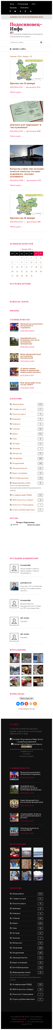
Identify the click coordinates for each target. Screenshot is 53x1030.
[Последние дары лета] (26, 681)
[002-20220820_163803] (38, 658)
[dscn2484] (15, 864)
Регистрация (23, 4)
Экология (16, 449)
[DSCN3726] (15, 852)
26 (41, 271)
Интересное (17, 453)
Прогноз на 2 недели (33, 524)
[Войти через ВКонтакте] (18, 704)
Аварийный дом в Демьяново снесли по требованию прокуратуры (29, 341)
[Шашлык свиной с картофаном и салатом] (26, 670)
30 (26, 276)
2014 (19, 56)
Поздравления (18, 463)
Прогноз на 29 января (22, 83)
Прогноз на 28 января (22, 217)
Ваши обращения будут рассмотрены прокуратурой (30, 356)
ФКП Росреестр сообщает (22, 500)
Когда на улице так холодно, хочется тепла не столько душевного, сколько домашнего (27, 172)
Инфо (26, 27)
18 (36, 267)
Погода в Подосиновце (25, 522)
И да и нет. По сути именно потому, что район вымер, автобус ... (31, 587)
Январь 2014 (26, 249)
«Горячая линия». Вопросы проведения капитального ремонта (30, 370)
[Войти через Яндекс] (26, 704)
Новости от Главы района (22, 505)
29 (22, 276)
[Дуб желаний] (26, 864)
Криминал (16, 419)
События (15, 429)
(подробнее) (21, 1019)
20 (12, 271)
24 (31, 271)
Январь (26, 56)
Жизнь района (18, 404)
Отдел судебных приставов (23, 510)
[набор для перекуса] (38, 681)
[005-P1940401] (15, 658)
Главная (13, 56)
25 (36, 271)
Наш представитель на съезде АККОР (30, 384)
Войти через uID (26, 698)
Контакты (24, 8)
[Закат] (38, 876)
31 (31, 276)
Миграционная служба (21, 483)
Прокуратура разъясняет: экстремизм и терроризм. (31, 325)
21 (17, 271)
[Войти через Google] (31, 704)
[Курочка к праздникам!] (38, 670)
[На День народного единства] (15, 681)
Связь (14, 439)
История (15, 444)
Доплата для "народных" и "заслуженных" (25, 126)
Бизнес (15, 434)
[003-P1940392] (26, 658)
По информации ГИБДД (22, 495)
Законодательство (19, 468)
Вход (12, 4)
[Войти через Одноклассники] (35, 704)
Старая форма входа (26, 709)
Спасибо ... (24, 619)
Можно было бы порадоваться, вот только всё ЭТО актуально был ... (30, 604)
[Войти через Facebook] (22, 704)
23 (26, 271)
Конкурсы (16, 424)
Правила (13, 8)
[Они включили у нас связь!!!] (26, 876)
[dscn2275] (38, 864)
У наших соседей (19, 409)
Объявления (17, 458)
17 (31, 267)
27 (12, 276)
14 (17, 267)
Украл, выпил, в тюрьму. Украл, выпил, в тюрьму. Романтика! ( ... (29, 569)
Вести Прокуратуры (20, 478)
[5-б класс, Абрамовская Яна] (15, 876)
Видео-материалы (19, 473)
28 (17, 276)
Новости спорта (19, 414)
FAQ (33, 4)
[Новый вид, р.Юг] (38, 852)
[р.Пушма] (26, 852)
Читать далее (16, 92)
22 (22, 271)
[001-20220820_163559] (15, 670)
